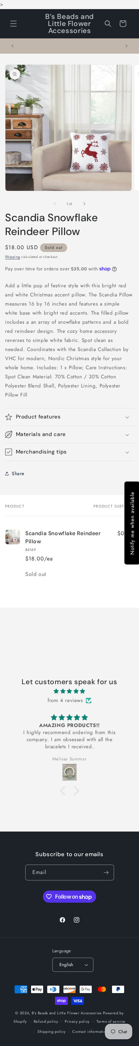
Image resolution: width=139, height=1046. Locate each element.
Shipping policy (51, 1031)
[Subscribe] (106, 872)
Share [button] (18, 473)
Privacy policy (77, 1021)
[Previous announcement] (12, 45)
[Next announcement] (126, 45)
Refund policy (46, 1021)
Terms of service (111, 1021)
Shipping (12, 256)
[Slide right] (84, 203)
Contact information (90, 1031)
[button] (13, 23)
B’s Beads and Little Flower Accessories (67, 1013)
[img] (69, 691)
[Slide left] (54, 203)
